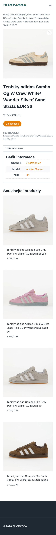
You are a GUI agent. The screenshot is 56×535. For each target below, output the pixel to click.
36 (27, 175)
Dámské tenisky (30, 136)
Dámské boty (17, 136)
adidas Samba (34, 169)
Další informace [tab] (14, 148)
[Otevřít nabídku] (50, 5)
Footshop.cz (33, 163)
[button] (49, 32)
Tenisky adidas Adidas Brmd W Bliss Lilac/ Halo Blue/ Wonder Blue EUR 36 (28, 327)
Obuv (13, 139)
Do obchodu (12, 124)
